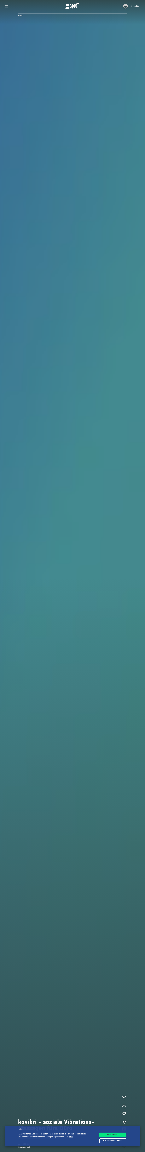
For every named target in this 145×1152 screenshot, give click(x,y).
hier (71, 1137)
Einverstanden (112, 1135)
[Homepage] (72, 6)
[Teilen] (124, 1122)
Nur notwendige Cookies (112, 1141)
